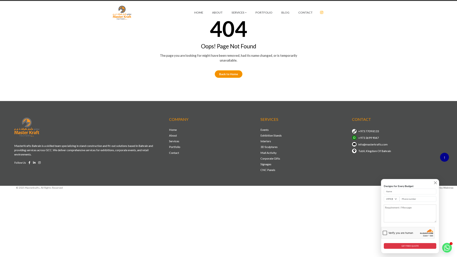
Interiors (265, 141)
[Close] (435, 183)
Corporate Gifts (270, 158)
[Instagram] (322, 12)
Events (264, 129)
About (217, 12)
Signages (265, 164)
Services (238, 12)
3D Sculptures (269, 146)
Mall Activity (268, 152)
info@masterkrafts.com (373, 144)
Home (198, 12)
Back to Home (228, 74)
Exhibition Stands (271, 135)
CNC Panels (267, 170)
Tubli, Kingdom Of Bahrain (374, 151)
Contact (305, 12)
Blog (285, 12)
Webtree (448, 187)
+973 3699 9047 (368, 137)
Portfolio (263, 12)
